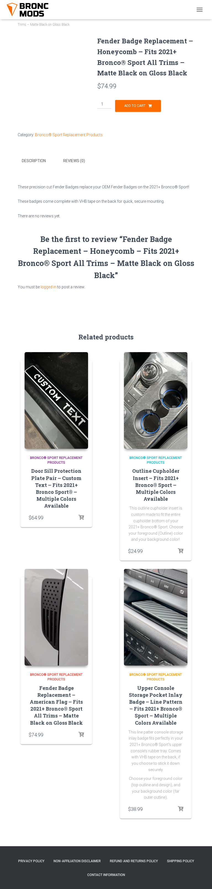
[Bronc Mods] (30, 10)
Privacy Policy (31, 861)
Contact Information (106, 875)
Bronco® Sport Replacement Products (69, 135)
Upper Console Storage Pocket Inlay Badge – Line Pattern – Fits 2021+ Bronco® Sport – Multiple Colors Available (155, 705)
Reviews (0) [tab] (74, 161)
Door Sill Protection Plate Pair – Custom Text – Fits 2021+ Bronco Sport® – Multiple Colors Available (56, 488)
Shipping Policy (180, 861)
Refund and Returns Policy (134, 861)
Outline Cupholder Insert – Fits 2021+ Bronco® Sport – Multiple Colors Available (155, 485)
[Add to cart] (81, 517)
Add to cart (134, 106)
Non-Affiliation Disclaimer (77, 861)
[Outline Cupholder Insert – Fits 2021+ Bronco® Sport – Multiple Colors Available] (155, 400)
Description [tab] (34, 161)
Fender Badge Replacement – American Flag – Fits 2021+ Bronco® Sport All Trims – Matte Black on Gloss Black (56, 705)
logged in (48, 287)
